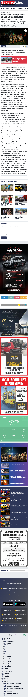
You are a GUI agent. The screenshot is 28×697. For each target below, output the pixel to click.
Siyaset (9, 661)
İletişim (6, 680)
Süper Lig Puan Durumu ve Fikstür (15, 690)
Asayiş (8, 655)
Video (6, 668)
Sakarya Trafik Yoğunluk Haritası (20, 615)
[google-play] (20, 604)
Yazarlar (14, 8)
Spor (8, 663)
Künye (21, 8)
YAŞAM (8, 12)
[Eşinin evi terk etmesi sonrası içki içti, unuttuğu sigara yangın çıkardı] (5, 482)
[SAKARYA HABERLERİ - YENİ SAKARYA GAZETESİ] (12, 2)
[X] (10, 600)
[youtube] (20, 635)
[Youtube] (15, 600)
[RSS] (20, 600)
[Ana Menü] (4, 5)
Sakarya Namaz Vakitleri (6, 615)
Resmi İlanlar (5, 8)
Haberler (3, 12)
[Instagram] (13, 600)
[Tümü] (26, 570)
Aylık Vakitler (4, 440)
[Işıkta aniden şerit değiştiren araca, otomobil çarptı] (5, 465)
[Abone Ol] (26, 46)
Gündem (9, 656)
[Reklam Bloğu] (14, 268)
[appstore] (8, 604)
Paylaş (4, 46)
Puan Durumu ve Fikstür (8, 618)
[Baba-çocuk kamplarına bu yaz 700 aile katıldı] (14, 36)
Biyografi (6, 675)
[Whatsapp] (17, 600)
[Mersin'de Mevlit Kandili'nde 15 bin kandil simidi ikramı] (7, 198)
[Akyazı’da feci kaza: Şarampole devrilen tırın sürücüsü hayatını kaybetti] (5, 471)
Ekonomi (9, 659)
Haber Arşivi (18, 620)
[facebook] (6, 635)
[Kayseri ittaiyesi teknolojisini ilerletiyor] (21, 198)
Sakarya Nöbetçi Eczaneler (6, 611)
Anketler (6, 676)
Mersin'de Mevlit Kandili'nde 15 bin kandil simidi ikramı (6, 204)
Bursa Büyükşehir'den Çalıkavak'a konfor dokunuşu (20, 217)
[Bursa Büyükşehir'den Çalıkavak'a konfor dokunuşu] (21, 211)
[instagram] (15, 635)
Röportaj (6, 673)
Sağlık (8, 665)
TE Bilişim (17, 630)
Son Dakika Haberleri (7, 620)
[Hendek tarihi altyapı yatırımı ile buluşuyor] (7, 187)
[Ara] (2, 5)
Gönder (4, 237)
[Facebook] (8, 600)
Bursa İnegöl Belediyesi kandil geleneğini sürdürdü (6, 217)
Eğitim (8, 658)
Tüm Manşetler (19, 618)
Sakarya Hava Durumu (20, 610)
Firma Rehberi (8, 671)
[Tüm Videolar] (26, 444)
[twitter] (10, 635)
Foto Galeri (7, 666)
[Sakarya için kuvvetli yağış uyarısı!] (21, 187)
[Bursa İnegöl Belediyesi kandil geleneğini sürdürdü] (7, 211)
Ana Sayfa (7, 638)
